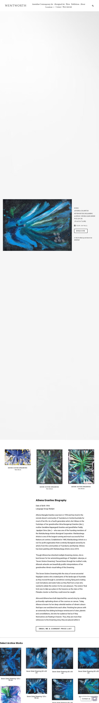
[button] (49, 6)
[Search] (93, 6)
